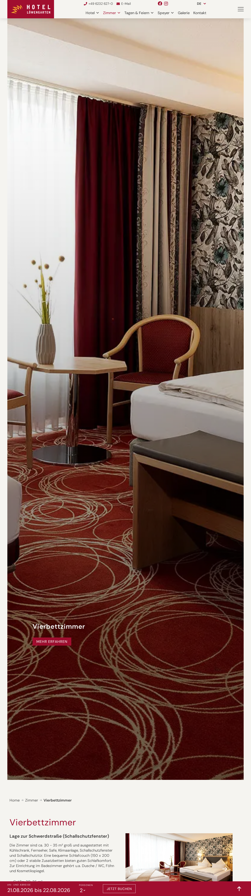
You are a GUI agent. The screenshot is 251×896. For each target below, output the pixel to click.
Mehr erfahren (51, 641)
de (199, 3)
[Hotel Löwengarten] (30, 9)
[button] (241, 9)
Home (15, 800)
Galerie (184, 12)
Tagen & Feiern (136, 12)
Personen (86, 885)
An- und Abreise (19, 884)
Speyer (163, 12)
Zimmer (109, 12)
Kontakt (199, 12)
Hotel (90, 12)
